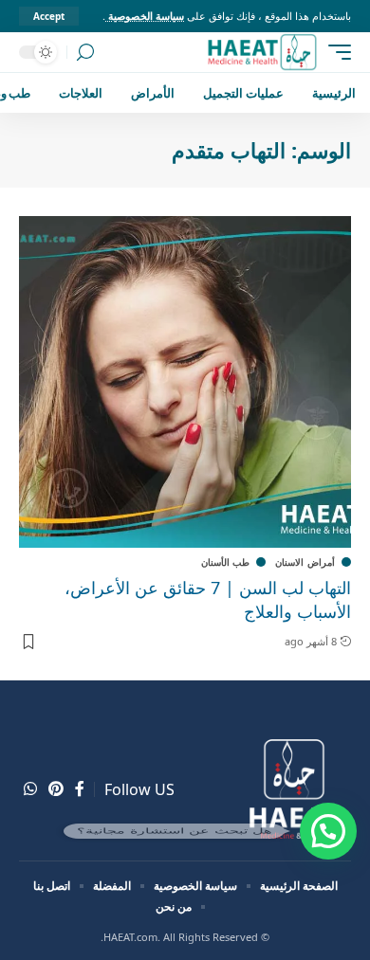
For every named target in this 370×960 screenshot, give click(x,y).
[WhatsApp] (30, 789)
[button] (328, 831)
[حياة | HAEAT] (261, 52)
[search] (85, 52)
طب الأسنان (225, 562)
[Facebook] (79, 789)
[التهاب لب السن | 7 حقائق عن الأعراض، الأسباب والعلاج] (185, 382)
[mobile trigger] (335, 52)
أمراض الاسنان (305, 562)
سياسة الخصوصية (144, 16)
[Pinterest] (56, 789)
